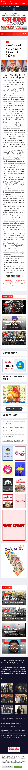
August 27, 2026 (9, 651)
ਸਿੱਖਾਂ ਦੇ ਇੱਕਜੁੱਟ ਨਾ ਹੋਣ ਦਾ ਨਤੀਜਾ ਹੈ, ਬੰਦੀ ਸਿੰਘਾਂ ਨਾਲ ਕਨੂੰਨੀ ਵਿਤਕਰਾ (14, 599)
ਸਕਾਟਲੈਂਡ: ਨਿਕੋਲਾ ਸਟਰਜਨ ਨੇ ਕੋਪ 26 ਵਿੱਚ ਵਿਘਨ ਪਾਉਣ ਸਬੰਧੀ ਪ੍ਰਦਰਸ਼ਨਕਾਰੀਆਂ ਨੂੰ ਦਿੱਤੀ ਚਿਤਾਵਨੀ (8, 284)
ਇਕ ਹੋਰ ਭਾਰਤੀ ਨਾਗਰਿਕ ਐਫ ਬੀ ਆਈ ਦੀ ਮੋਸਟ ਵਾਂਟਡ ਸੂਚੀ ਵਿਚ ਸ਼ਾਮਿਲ (14, 648)
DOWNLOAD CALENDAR (14, 409)
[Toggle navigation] (13, 34)
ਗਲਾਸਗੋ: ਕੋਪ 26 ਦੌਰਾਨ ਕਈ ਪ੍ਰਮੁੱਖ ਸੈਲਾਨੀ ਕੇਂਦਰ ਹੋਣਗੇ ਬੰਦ (20, 282)
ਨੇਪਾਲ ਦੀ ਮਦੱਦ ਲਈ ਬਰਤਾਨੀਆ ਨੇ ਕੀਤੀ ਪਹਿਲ (13, 427)
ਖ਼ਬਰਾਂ (8, 42)
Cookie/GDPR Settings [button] (8, 766)
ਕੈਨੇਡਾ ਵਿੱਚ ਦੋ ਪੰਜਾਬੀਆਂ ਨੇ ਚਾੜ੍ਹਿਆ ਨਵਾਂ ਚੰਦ (13, 431)
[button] (23, 33)
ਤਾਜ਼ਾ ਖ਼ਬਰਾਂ (6, 610)
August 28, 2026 (9, 634)
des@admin (16, 311)
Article (5, 594)
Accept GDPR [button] (18, 766)
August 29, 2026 (9, 602)
